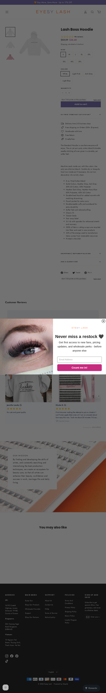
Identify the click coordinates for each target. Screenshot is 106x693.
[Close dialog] (103, 321)
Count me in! (79, 367)
